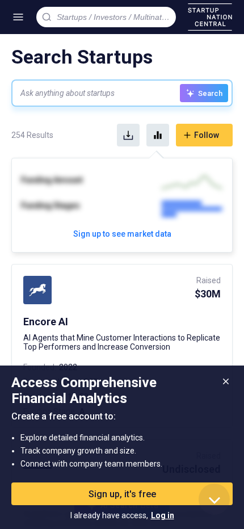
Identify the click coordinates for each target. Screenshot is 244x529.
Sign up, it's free (122, 494)
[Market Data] (157, 135)
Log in (162, 515)
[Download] (128, 135)
